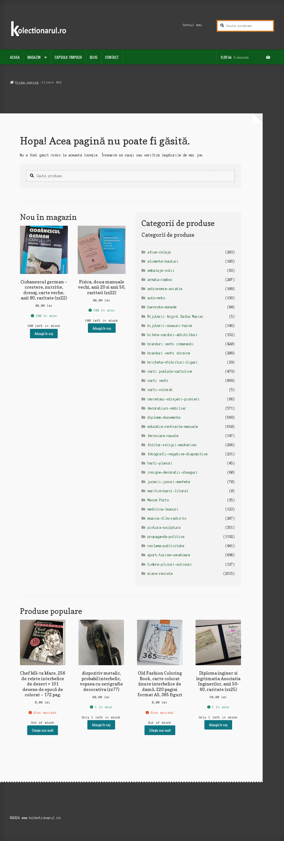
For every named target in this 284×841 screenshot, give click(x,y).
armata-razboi (160, 279)
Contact (112, 57)
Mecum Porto (158, 500)
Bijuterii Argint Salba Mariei (176, 316)
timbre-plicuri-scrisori (170, 564)
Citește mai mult (42, 730)
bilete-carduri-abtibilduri (173, 335)
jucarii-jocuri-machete (169, 482)
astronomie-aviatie (165, 289)
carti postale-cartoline (170, 371)
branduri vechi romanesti (171, 344)
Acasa (15, 57)
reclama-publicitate (166, 546)
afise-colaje (159, 252)
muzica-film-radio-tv (167, 518)
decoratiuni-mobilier (167, 408)
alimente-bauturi (163, 261)
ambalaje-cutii (161, 270)
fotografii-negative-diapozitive (178, 454)
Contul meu (192, 25)
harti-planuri (160, 463)
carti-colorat (160, 390)
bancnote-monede (162, 307)
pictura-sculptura (164, 527)
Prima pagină (27, 82)
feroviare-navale (163, 436)
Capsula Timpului (68, 57)
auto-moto (156, 298)
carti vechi (158, 380)
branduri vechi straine (169, 353)
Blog (93, 57)
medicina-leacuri (163, 509)
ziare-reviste (160, 573)
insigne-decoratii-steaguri (173, 472)
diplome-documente (164, 417)
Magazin (33, 57)
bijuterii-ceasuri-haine (170, 325)
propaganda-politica (166, 536)
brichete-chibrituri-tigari (173, 362)
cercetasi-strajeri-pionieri (174, 399)
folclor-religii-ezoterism (172, 445)
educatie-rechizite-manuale (173, 426)
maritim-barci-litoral (168, 491)
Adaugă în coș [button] (44, 333)
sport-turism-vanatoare (169, 555)
